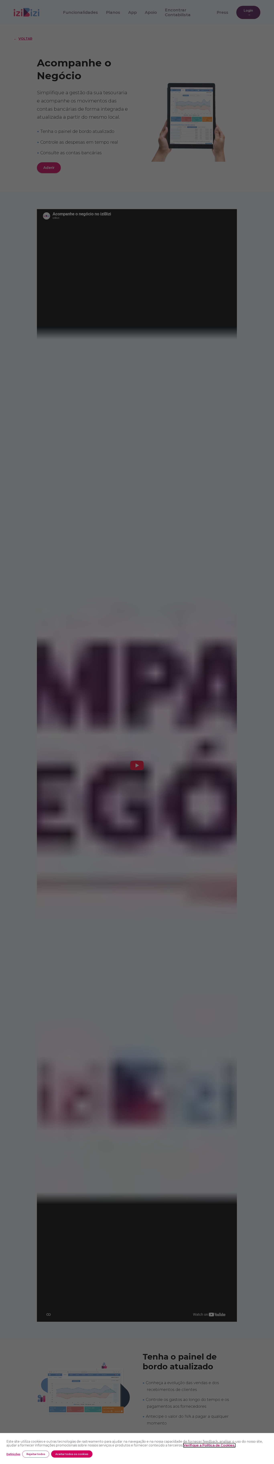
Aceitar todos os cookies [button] (71, 1454)
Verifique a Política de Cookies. (209, 1445)
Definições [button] (13, 1454)
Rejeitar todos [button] (35, 1454)
